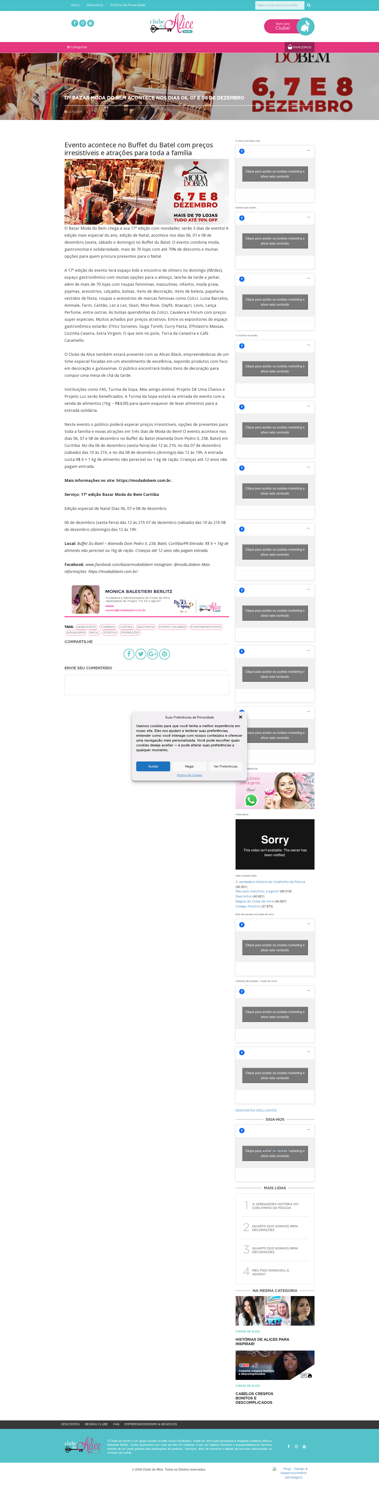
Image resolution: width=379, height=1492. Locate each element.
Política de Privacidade (128, 5)
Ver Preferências (226, 766)
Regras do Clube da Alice (255, 901)
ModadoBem (76, 632)
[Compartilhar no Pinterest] (164, 654)
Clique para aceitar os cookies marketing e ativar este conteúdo (275, 173)
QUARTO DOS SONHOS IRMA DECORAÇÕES (275, 1228)
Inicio (75, 5)
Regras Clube (96, 1424)
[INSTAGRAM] (82, 23)
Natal (94, 632)
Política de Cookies (189, 775)
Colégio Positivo (248, 906)
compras (108, 627)
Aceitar (153, 766)
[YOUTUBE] (90, 23)
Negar (189, 766)
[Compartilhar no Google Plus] (152, 654)
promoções (130, 632)
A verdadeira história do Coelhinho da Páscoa (270, 882)
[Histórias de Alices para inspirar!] (275, 1310)
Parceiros (301, 47)
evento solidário (172, 627)
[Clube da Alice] (179, 24)
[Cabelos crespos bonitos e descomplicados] (275, 1365)
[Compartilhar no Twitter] (140, 654)
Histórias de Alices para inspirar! (262, 1342)
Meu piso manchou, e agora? (257, 891)
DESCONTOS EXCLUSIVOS (256, 1110)
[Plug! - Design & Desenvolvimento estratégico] (294, 1473)
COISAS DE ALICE (248, 1331)
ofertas (110, 632)
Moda (68, 88)
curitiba (126, 627)
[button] (240, 717)
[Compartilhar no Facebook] (128, 654)
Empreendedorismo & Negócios (151, 1424)
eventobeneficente (206, 627)
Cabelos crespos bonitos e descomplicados (254, 1398)
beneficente (86, 627)
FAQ (116, 1424)
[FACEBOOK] (74, 23)
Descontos (95, 5)
